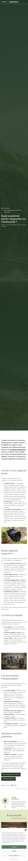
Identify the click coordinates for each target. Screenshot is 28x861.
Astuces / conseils (21, 224)
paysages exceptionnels (18, 450)
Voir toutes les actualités (18, 818)
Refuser (14, 851)
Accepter (14, 847)
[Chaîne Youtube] (5, 807)
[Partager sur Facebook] (12, 785)
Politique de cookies (13, 859)
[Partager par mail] (15, 785)
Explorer (4, 2)
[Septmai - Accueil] (2, 208)
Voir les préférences (14, 855)
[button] (25, 830)
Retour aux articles (20, 788)
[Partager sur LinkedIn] (13, 785)
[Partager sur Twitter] (14, 785)
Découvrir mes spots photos (10, 774)
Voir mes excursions (8, 779)
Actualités (14, 224)
